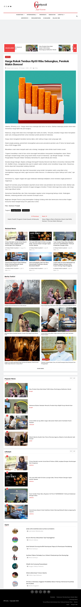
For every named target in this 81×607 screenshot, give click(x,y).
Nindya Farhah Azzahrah (12, 68)
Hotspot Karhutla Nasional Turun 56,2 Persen (15, 305)
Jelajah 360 (56, 18)
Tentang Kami (73, 599)
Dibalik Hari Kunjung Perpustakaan (36, 564)
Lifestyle (60, 14)
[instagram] (6, 6)
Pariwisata (42, 14)
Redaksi (52, 597)
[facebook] (4, 6)
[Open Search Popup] (77, 16)
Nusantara (19, 14)
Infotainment (46, 359)
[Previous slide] (71, 378)
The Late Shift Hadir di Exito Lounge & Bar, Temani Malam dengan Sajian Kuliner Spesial (40, 243)
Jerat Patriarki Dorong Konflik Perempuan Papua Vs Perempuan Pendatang (49, 546)
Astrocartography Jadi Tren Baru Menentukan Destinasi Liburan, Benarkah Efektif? (39, 264)
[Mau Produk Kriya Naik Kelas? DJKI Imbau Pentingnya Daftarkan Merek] (15, 48)
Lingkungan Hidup (10, 302)
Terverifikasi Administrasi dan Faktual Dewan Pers (57, 602)
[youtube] (10, 6)
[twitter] (8, 6)
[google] (44, 592)
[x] (40, 592)
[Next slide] (74, 378)
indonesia (26, 210)
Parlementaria (36, 18)
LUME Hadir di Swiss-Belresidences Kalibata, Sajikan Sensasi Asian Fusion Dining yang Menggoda (64, 264)
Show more (40, 368)
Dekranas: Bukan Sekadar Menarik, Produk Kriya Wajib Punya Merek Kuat (63, 48)
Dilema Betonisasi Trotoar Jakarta (36, 573)
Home (76, 602)
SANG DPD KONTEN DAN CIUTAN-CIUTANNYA (40, 529)
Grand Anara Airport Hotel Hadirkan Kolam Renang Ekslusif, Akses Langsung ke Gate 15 (15, 264)
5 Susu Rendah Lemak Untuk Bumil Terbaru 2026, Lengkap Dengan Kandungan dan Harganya (15, 243)
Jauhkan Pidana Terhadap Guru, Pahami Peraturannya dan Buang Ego (47, 555)
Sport (30, 424)
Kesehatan (52, 14)
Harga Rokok (16, 210)
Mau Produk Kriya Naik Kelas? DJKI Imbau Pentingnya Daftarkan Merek (31, 48)
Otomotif (45, 330)
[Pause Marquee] (75, 48)
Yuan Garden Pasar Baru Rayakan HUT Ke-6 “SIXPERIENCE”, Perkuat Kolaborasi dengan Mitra (63, 243)
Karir (68, 604)
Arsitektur (24, 18)
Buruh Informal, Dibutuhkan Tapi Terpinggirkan (40, 537)
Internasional (31, 14)
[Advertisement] (40, 32)
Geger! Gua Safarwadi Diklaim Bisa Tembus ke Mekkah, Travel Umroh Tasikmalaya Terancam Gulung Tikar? (21, 363)
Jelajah (44, 302)
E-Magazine (46, 18)
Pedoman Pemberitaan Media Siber (67, 597)
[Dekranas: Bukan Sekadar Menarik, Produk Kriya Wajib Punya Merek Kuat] (48, 48)
